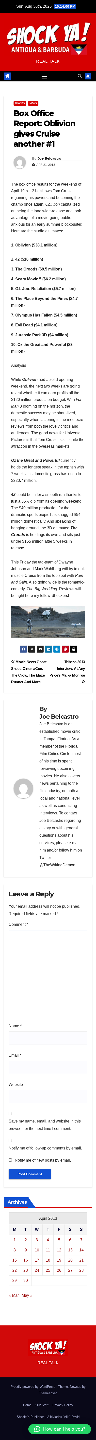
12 (59, 1250)
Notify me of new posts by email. (43, 1160)
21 (81, 1260)
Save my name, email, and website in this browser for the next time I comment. (45, 1125)
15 (14, 1260)
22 (14, 1270)
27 (70, 1270)
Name (15, 1026)
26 (59, 1270)
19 (59, 1260)
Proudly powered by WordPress (33, 1387)
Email (15, 1055)
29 (14, 1280)
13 (70, 1250)
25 (48, 1270)
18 (48, 1260)
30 (25, 1280)
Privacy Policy (62, 1405)
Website (16, 1084)
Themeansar (47, 1393)
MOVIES (20, 103)
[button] (80, 76)
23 (25, 1270)
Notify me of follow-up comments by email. (45, 1148)
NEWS (33, 103)
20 (70, 1260)
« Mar (14, 1295)
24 (37, 1270)
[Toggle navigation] (44, 76)
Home (27, 1405)
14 (81, 1250)
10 (37, 1250)
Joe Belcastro (49, 158)
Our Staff (41, 1405)
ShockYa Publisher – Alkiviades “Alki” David (48, 1417)
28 (81, 1270)
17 (37, 1260)
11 (48, 1250)
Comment (18, 924)
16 (25, 1260)
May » (27, 1295)
